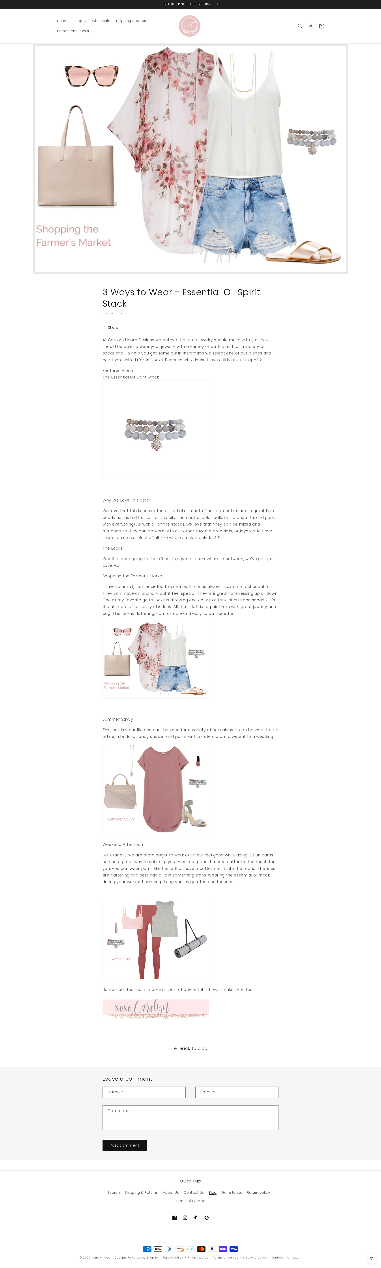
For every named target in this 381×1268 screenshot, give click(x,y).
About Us (171, 1192)
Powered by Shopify (143, 1257)
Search (113, 1192)
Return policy (258, 1192)
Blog (213, 1192)
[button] (80, 21)
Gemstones (231, 1192)
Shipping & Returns (141, 1192)
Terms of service (225, 1257)
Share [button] (113, 327)
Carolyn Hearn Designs (109, 1257)
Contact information (286, 1257)
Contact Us (194, 1192)
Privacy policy (198, 1257)
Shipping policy (255, 1257)
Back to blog (193, 1048)
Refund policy (172, 1257)
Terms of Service (190, 1201)
